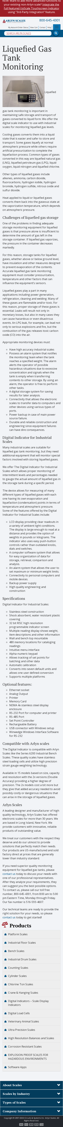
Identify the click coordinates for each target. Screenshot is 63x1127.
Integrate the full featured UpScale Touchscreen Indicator (31, 6)
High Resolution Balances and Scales (31, 1038)
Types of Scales (14, 1102)
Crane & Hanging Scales (23, 992)
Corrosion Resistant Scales (25, 1046)
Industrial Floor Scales (22, 942)
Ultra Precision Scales (21, 1030)
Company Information (19, 1111)
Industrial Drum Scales (22, 959)
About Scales (12, 1085)
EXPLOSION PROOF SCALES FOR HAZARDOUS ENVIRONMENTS (28, 1057)
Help (49, 27)
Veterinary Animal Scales (23, 1021)
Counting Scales (18, 968)
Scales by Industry (16, 1094)
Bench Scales (16, 951)
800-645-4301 (49, 20)
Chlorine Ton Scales (20, 984)
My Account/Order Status (18, 27)
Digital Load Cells (19, 1013)
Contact (42, 27)
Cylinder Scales (17, 976)
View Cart (34, 27)
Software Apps (17, 1067)
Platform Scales (18, 934)
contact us (9, 874)
